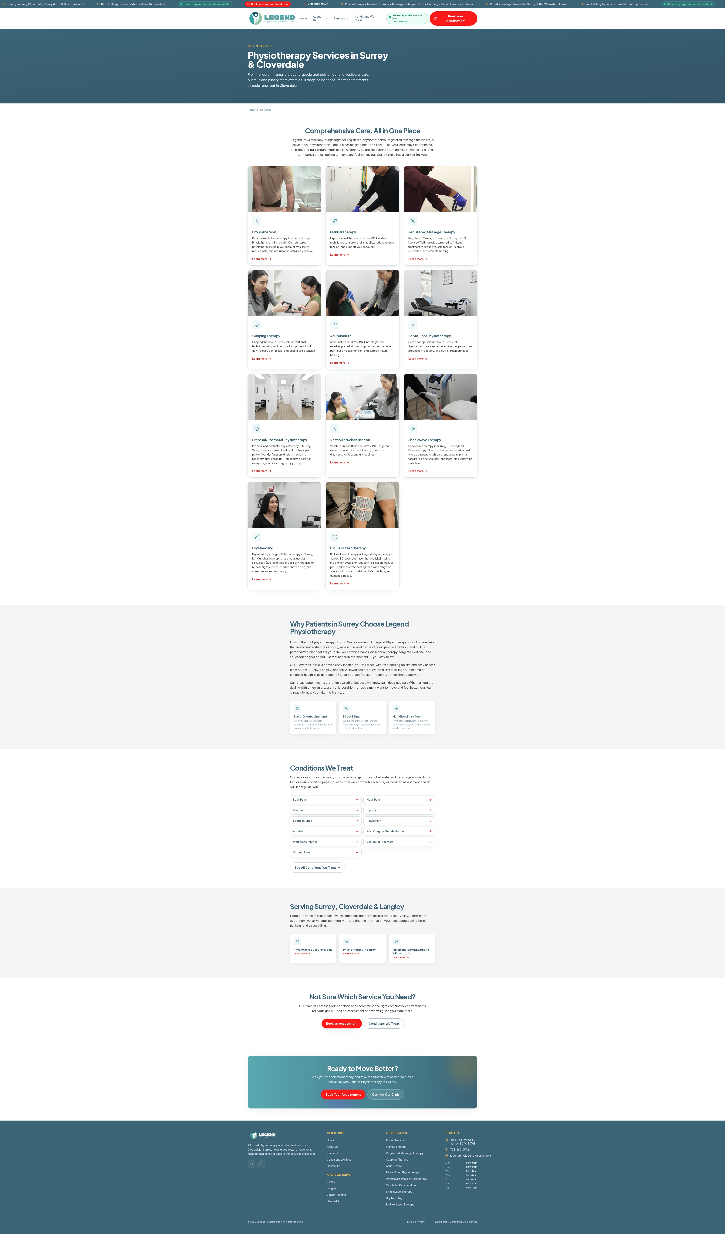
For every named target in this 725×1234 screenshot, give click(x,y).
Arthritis (298, 831)
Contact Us (333, 1166)
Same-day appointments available (111, 4)
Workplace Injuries (305, 841)
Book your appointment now (174, 4)
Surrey (331, 1181)
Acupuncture (341, 336)
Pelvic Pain (374, 820)
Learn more (260, 259)
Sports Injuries (302, 820)
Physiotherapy (264, 232)
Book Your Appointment (455, 18)
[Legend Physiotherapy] (272, 18)
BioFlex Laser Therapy (348, 548)
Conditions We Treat (364, 18)
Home (303, 18)
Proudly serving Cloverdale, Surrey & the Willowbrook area (433, 4)
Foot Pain (299, 810)
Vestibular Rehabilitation (350, 440)
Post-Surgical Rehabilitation (385, 831)
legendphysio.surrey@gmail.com (470, 1155)
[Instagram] (261, 1164)
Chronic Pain (301, 852)
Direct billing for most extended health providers (38, 4)
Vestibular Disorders (380, 841)
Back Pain (299, 799)
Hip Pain (372, 810)
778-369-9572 (222, 4)
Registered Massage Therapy (431, 232)
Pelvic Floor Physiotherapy (429, 336)
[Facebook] (251, 1164)
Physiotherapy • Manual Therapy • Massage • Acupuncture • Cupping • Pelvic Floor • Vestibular (314, 4)
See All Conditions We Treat (315, 867)
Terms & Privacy (416, 1221)
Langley (332, 1188)
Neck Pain (373, 799)
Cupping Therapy (266, 336)
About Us (317, 18)
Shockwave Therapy (424, 440)
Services (339, 18)
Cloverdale (334, 1201)
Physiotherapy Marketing (447, 1221)
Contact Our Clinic (386, 1094)
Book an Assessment (341, 1023)
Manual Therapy (343, 232)
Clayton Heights (336, 1194)
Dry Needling (262, 548)
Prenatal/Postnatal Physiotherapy (279, 440)
